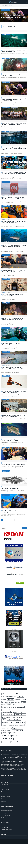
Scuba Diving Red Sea (10, 735)
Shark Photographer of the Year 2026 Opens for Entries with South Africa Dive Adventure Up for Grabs (14, 174)
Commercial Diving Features (6, 810)
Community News (6, 34)
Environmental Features (6, 820)
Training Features (4, 832)
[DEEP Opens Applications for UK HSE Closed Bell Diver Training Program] (14, 405)
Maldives (19, 717)
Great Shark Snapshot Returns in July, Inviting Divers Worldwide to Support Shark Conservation (14, 247)
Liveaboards (19, 707)
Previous (2, 15)
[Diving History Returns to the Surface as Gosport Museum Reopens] (14, 284)
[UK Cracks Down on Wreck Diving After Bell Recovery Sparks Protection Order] (14, 477)
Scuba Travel (7, 739)
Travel (13, 742)
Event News (3, 794)
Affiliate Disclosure (18, 842)
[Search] (26, 2)
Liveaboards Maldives (16, 712)
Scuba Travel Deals (19, 739)
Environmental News (7, 423)
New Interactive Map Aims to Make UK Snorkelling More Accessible (12, 344)
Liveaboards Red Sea (8, 714)
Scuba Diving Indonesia (18, 730)
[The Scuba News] (14, 2)
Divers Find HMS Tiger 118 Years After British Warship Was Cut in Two (13, 50)
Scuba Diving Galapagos (6, 730)
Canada (14, 693)
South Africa (8, 741)
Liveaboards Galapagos (18, 709)
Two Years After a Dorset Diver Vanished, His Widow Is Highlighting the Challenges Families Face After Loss (13, 320)
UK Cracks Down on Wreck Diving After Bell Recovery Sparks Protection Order (13, 487)
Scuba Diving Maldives (9, 733)
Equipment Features (5, 822)
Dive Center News (4, 784)
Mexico (4, 719)
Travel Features (4, 834)
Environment (6, 702)
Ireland (14, 704)
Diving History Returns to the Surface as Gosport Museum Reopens (12, 295)
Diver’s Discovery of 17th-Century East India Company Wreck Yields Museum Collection (13, 271)
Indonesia (9, 704)
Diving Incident (17, 699)
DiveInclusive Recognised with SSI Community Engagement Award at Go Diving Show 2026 (14, 463)
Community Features (5, 813)
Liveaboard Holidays (8, 707)
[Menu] (2, 2)
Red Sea (5, 722)
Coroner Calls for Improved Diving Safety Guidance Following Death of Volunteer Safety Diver (14, 148)
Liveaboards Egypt (7, 710)
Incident (3, 704)
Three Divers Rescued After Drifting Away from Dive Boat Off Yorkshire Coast (14, 222)
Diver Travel (20, 696)
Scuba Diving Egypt (9, 728)
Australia (8, 694)
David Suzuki (13, 696)
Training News (5, 399)
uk (2, 30)
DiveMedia (8, 842)
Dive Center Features (5, 815)
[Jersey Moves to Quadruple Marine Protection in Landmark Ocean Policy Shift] (14, 429)
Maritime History (6, 254)
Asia (3, 694)
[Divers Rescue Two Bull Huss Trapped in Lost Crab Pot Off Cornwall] (14, 64)
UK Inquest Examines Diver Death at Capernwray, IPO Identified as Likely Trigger (13, 368)
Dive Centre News (5, 9)
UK (17, 742)
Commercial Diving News (6, 779)
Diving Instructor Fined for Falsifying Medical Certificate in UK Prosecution (14, 392)
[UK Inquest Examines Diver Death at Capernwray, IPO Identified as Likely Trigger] (14, 357)
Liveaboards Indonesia (6, 712)
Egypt (23, 699)
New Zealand (9, 719)
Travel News (3, 801)
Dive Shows (4, 699)
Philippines (19, 719)
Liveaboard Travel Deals (8, 717)
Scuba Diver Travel (17, 722)
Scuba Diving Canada (19, 725)
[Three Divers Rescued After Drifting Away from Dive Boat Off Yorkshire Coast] (14, 211)
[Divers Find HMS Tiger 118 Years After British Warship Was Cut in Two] (14, 40)
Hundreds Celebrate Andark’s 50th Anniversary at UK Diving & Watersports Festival (13, 18)
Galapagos (23, 702)
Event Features (4, 824)
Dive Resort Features (5, 817)
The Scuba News (13, 840)
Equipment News (4, 791)
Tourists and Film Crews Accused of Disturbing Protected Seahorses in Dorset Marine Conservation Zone (14, 99)
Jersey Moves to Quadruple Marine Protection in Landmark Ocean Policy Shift (14, 439)
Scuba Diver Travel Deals (8, 725)
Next (25, 15)
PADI (14, 719)
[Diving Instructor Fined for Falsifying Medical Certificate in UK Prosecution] (14, 381)
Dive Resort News (4, 787)
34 (11, 520)
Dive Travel (10, 699)
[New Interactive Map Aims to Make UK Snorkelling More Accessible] (14, 333)
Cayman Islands (5, 696)
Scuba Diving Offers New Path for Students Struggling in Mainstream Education (13, 511)
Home (3, 5)
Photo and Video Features (6, 829)
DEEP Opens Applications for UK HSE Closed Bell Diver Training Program (13, 415)
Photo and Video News (5, 796)
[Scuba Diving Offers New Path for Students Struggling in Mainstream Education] (14, 501)
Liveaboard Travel (20, 714)
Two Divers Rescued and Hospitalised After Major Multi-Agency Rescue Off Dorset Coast (13, 198)
